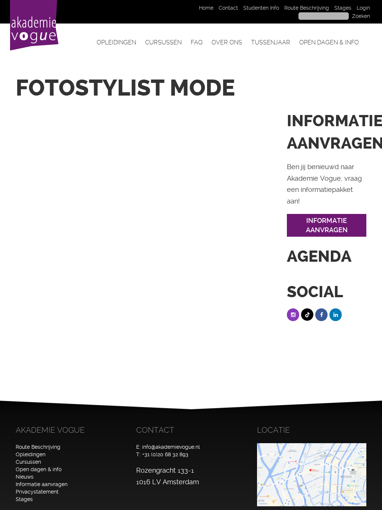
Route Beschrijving (306, 8)
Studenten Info (261, 8)
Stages (342, 8)
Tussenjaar (270, 42)
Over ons (227, 42)
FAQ (197, 42)
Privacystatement (37, 492)
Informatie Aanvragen (327, 225)
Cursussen (163, 42)
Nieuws (25, 477)
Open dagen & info (329, 42)
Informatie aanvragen (42, 484)
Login (363, 8)
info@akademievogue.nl (171, 447)
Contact (228, 8)
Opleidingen (116, 42)
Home (206, 8)
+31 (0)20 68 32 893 (165, 454)
